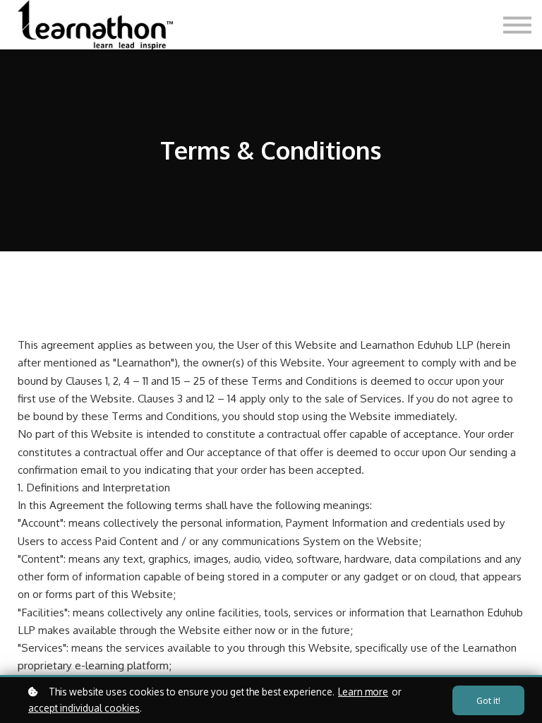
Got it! (488, 700)
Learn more (363, 692)
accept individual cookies (84, 708)
